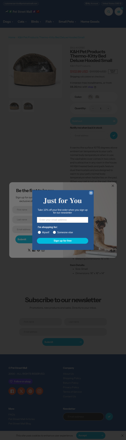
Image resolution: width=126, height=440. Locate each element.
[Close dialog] (91, 192)
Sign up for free (63, 240)
